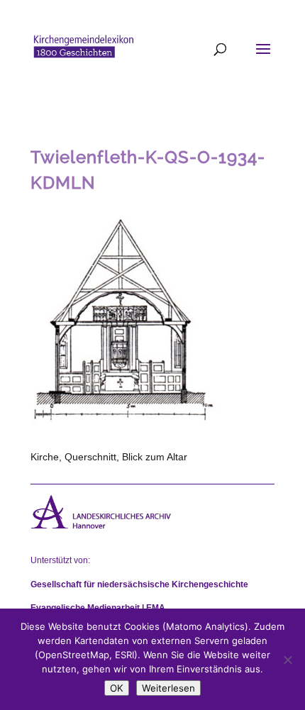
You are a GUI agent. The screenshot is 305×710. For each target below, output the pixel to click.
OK (116, 688)
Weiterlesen (168, 688)
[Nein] (287, 660)
